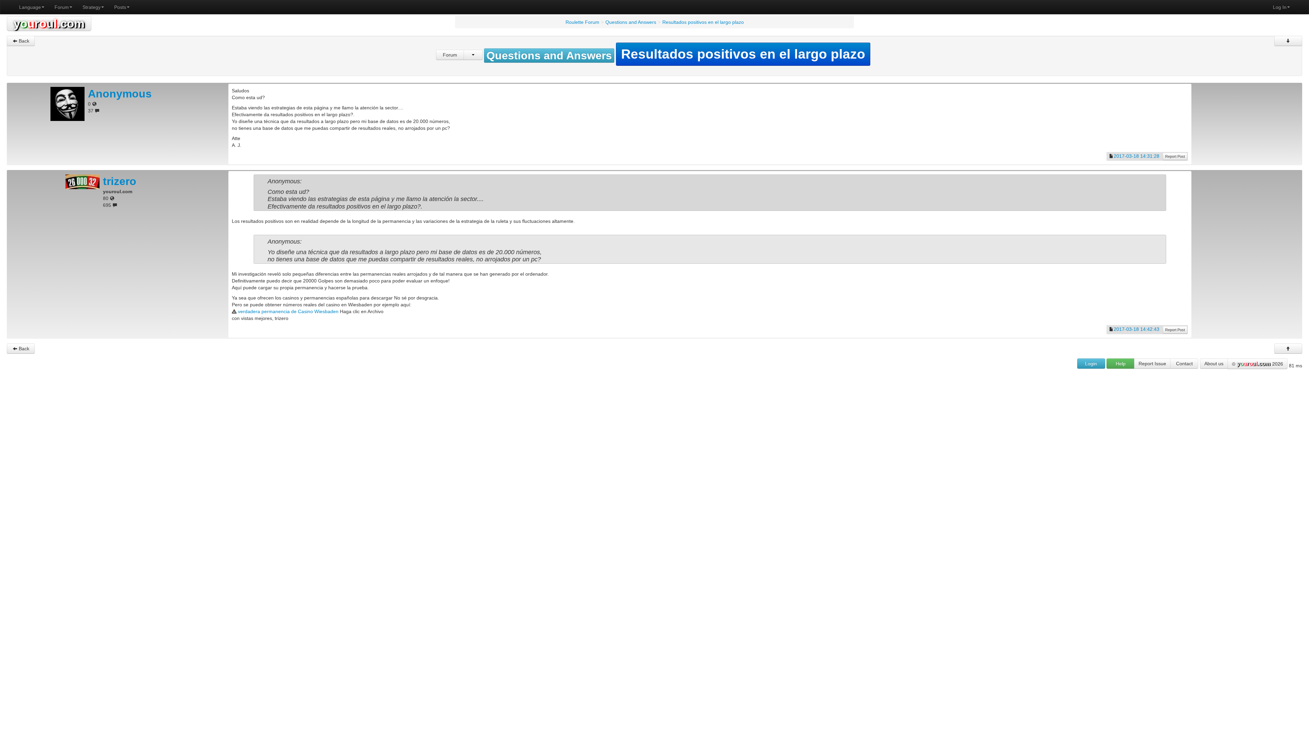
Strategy (91, 7)
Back (23, 41)
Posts (120, 7)
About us (1213, 363)
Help (1121, 363)
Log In (1280, 7)
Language (30, 7)
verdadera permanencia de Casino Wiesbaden (288, 311)
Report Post (1175, 156)
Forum (62, 7)
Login (1091, 363)
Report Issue (1152, 363)
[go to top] (1288, 348)
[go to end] (1288, 41)
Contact (1184, 363)
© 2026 (1257, 363)
